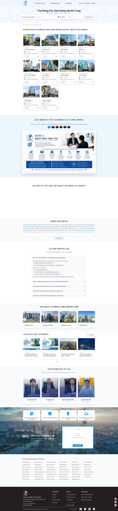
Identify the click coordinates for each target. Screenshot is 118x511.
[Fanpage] (115, 505)
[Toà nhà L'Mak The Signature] (31, 40)
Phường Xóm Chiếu (26, 467)
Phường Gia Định (25, 474)
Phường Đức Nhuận (38, 476)
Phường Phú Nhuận (63, 476)
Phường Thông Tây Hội (39, 479)
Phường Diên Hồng (76, 469)
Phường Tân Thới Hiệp (64, 471)
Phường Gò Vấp (87, 476)
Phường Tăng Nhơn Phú (64, 469)
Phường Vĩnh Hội (50, 467)
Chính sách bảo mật (26, 509)
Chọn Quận (62, 17)
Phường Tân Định (38, 462)
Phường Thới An (75, 471)
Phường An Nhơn (25, 479)
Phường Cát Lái (75, 462)
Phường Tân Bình (25, 476)
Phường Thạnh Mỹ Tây (51, 474)
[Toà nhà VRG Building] (31, 91)
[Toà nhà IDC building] (50, 66)
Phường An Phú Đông (88, 471)
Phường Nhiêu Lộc (63, 464)
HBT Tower (82, 49)
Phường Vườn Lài (87, 469)
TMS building (64, 49)
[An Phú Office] (25, 3)
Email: (29, 503)
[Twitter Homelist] (85, 509)
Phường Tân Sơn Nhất (76, 474)
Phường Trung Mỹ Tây (51, 471)
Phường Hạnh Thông (76, 476)
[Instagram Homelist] (89, 509)
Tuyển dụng (54, 502)
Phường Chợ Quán (75, 467)
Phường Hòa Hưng (26, 471)
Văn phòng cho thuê (40, 3)
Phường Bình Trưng (51, 464)
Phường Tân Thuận (38, 469)
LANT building (82, 75)
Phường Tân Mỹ (25, 469)
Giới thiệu (54, 494)
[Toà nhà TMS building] (68, 40)
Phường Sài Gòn (38, 464)
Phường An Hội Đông (63, 479)
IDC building (46, 75)
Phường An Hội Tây (51, 479)
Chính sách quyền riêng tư (35, 509)
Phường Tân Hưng (88, 462)
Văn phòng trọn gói (55, 3)
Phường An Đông (87, 467)
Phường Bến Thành (26, 462)
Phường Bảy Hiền (87, 474)
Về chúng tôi (87, 3)
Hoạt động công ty (56, 499)
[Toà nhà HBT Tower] (86, 40)
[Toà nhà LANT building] (86, 66)
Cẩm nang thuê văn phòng (87, 494)
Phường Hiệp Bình (75, 479)
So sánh (26, 56)
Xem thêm (91, 334)
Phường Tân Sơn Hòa (63, 474)
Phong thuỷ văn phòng (86, 499)
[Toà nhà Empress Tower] (50, 40)
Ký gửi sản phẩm (70, 505)
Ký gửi (80, 3)
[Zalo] (115, 502)
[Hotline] (115, 499)
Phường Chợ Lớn (62, 467)
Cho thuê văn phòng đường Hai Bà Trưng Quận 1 (35, 224)
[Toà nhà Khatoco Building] (50, 91)
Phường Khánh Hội (38, 467)
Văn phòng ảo (68, 3)
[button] (24, 319)
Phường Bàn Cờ (87, 464)
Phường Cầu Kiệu (50, 476)
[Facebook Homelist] (81, 509)
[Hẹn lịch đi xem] (38, 56)
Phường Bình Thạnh (39, 474)
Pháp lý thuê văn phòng (86, 497)
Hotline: (28, 501)
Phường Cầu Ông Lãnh (51, 462)
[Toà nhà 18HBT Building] (68, 66)
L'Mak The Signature (29, 49)
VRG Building (27, 100)
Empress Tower (46, 49)
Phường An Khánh (63, 462)
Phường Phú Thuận (26, 464)
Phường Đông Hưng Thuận (40, 471)
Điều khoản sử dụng (43, 509)
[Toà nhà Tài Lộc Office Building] (31, 66)
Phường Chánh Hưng (51, 469)
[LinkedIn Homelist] (94, 509)
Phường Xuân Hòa (75, 464)
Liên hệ (93, 3)
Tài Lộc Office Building (30, 75)
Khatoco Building (47, 100)
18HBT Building (65, 75)
